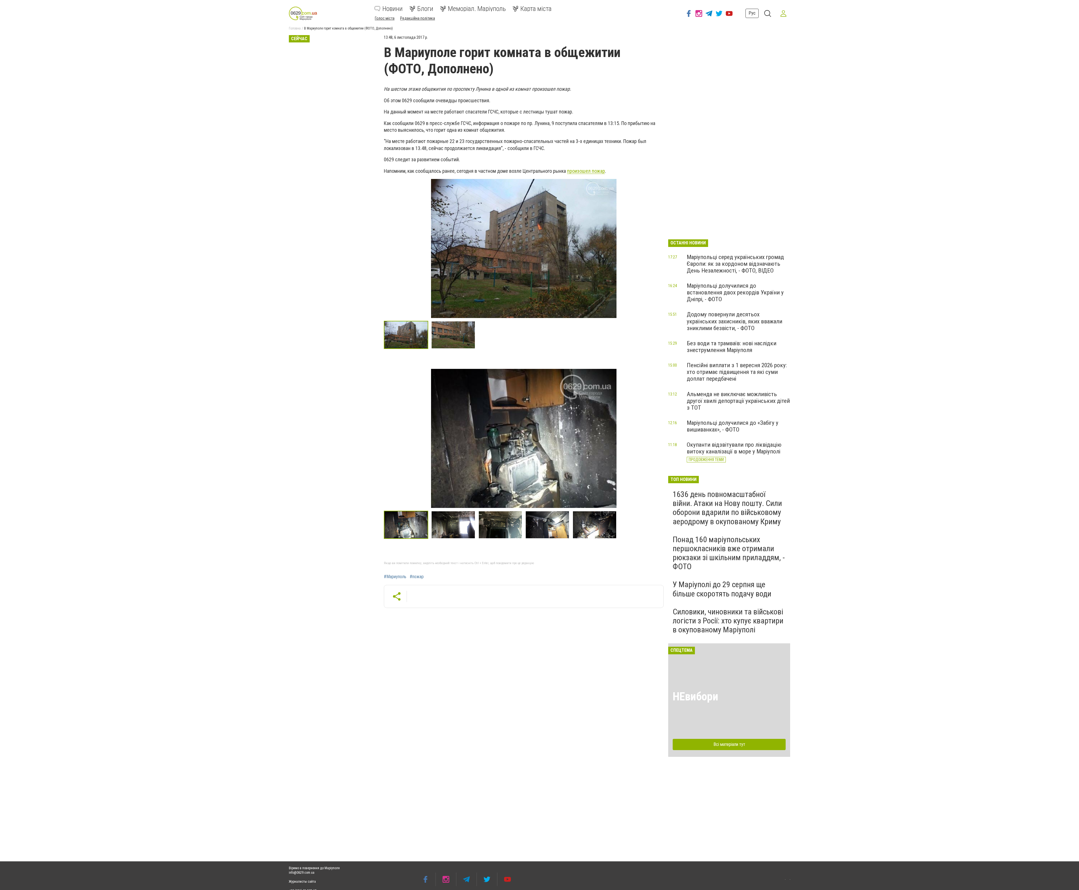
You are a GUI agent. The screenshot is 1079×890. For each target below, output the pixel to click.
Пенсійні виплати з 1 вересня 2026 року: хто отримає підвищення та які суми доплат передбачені (737, 372)
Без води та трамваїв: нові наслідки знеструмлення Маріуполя (731, 346)
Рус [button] (752, 13)
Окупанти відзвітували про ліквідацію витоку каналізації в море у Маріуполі (734, 448)
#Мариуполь (395, 576)
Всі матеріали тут (729, 744)
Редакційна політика (417, 18)
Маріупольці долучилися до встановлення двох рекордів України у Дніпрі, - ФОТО (735, 292)
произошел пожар (586, 171)
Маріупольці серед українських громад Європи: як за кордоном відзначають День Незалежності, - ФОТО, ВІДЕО (735, 264)
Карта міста (536, 9)
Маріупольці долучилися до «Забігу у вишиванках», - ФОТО (732, 426)
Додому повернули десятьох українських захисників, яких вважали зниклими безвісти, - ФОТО (734, 321)
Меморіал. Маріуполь (477, 9)
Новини (392, 9)
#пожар (417, 576)
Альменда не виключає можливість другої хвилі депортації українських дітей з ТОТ (738, 401)
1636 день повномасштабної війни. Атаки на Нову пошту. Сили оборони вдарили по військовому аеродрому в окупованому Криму (727, 508)
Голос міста (385, 18)
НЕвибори (695, 696)
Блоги (425, 9)
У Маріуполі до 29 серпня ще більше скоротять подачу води (722, 589)
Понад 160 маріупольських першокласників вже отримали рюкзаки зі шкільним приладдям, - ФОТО (729, 553)
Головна (295, 28)
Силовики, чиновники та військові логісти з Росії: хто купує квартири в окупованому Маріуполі (728, 620)
